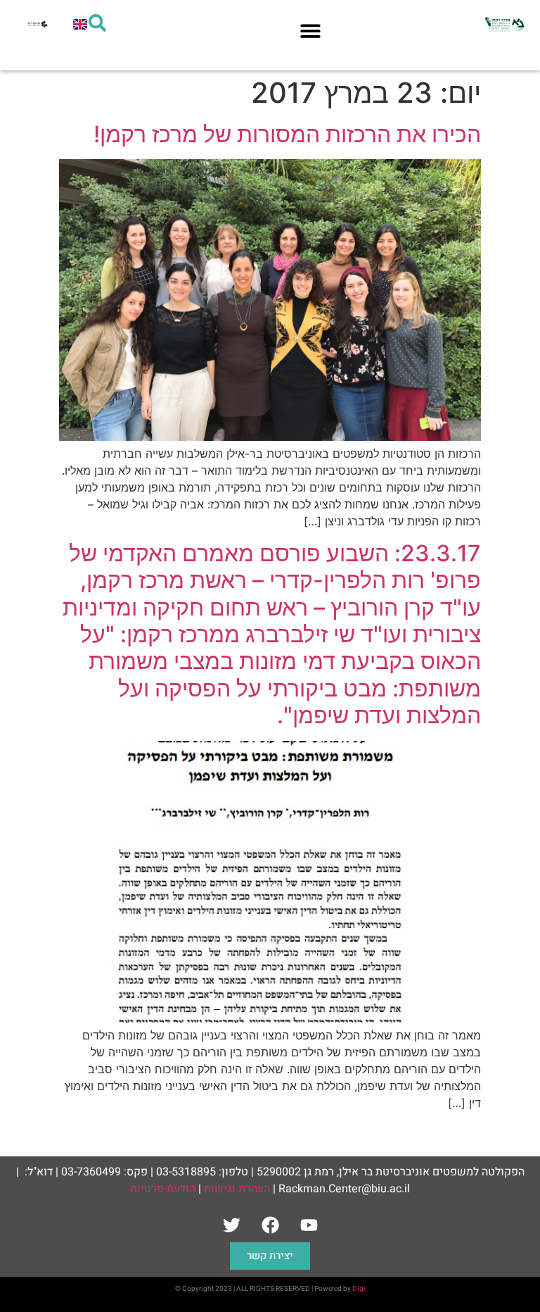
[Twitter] (231, 1224)
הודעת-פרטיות (162, 1188)
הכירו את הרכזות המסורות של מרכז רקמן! (287, 134)
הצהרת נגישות (237, 1188)
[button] (310, 30)
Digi (359, 1289)
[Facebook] (270, 1224)
